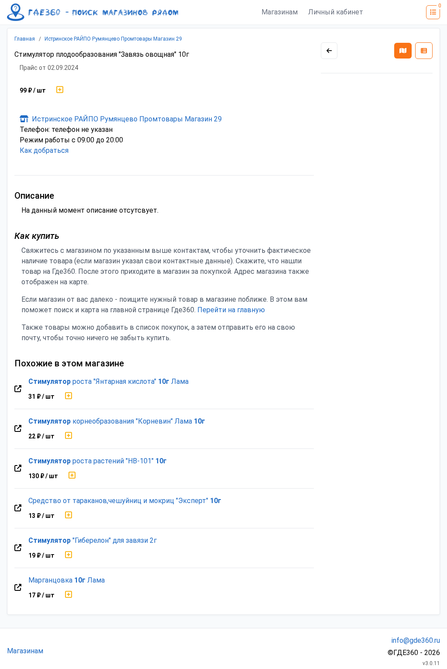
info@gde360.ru (416, 640)
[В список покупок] (59, 90)
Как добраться (44, 150)
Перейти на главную (231, 310)
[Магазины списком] (424, 50)
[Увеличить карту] (329, 50)
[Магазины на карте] (403, 51)
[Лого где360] (92, 12)
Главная (24, 39)
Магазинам (279, 12)
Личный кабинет (335, 12)
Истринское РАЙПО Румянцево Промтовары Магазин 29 (113, 39)
